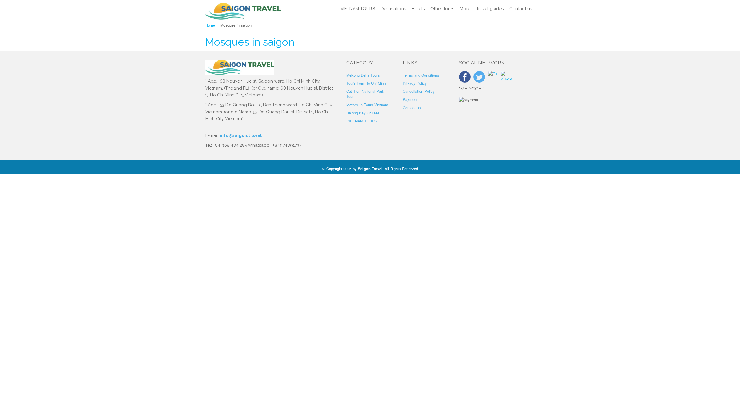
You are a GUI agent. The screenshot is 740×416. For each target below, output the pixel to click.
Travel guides (490, 8)
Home (210, 25)
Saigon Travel (370, 168)
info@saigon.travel (240, 135)
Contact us (520, 8)
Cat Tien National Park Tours (365, 93)
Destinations (393, 8)
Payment (410, 99)
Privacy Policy (415, 83)
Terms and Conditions (421, 75)
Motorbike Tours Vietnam (367, 104)
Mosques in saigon (250, 42)
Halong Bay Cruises (363, 113)
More (465, 8)
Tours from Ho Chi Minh (366, 83)
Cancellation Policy (419, 91)
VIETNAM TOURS (358, 8)
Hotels (418, 8)
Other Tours (442, 8)
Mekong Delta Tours (363, 75)
